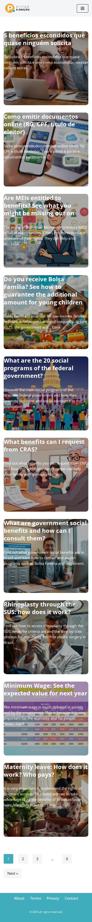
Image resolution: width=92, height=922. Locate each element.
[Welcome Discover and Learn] (20, 8)
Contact (71, 898)
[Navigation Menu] (82, 8)
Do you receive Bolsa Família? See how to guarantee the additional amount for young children (43, 290)
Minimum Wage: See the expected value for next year (45, 689)
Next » (12, 873)
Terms (35, 898)
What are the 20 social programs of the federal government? (38, 368)
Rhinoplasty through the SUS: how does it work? (40, 608)
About (19, 898)
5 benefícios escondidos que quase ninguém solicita (44, 39)
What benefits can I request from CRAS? (44, 445)
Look (15, 243)
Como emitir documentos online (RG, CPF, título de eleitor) (41, 124)
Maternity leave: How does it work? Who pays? (46, 770)
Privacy (53, 898)
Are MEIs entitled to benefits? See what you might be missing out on (39, 205)
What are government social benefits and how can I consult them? (45, 530)
